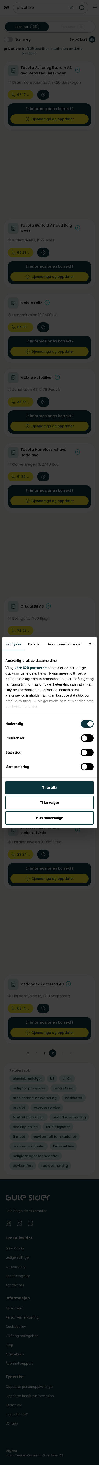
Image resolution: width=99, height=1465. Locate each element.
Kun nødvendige (49, 818)
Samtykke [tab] (13, 644)
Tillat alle (49, 788)
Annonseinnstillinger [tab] (65, 644)
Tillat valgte (49, 803)
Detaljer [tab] (34, 644)
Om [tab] (91, 644)
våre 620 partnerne (31, 668)
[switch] (87, 738)
